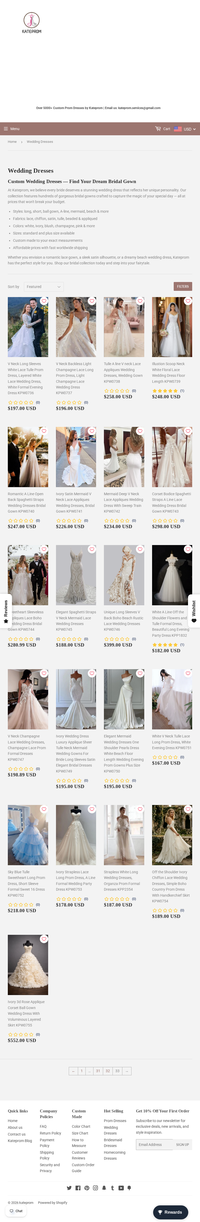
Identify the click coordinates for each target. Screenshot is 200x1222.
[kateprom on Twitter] (69, 1189)
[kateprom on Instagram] (95, 1189)
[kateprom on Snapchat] (104, 1189)
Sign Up (182, 1145)
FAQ (43, 1126)
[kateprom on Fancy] (129, 1189)
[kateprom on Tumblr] (112, 1189)
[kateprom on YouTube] (121, 1189)
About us (15, 1127)
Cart (166, 129)
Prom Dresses (115, 1121)
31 (98, 1071)
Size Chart (80, 1133)
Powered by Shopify (52, 1203)
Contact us (17, 1134)
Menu (15, 129)
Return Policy (50, 1133)
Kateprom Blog (20, 1141)
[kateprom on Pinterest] (87, 1189)
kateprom (26, 1203)
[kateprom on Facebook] (78, 1189)
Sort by (13, 287)
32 (108, 1071)
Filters (183, 286)
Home (12, 142)
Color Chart (81, 1126)
